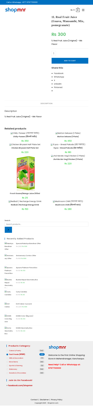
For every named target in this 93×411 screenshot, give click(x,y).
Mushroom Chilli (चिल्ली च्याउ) (68, 205)
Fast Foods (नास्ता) (17, 354)
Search (7, 220)
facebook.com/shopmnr (20, 385)
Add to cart (70, 61)
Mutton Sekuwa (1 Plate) (68, 136)
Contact (34, 399)
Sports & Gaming (15, 365)
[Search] (8, 230)
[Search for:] (86, 10)
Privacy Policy (56, 399)
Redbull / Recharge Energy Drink (25, 205)
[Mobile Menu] (82, 10)
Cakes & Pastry (15, 350)
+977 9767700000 (30, 2)
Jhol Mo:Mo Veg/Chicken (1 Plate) (68, 159)
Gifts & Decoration (16, 358)
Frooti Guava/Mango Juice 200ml (25, 193)
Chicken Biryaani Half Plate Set (25, 148)
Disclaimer (44, 399)
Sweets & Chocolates (17, 373)
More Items (13, 362)
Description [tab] (46, 103)
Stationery (13, 369)
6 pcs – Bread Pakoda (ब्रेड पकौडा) (68, 148)
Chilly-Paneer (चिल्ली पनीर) (25, 136)
